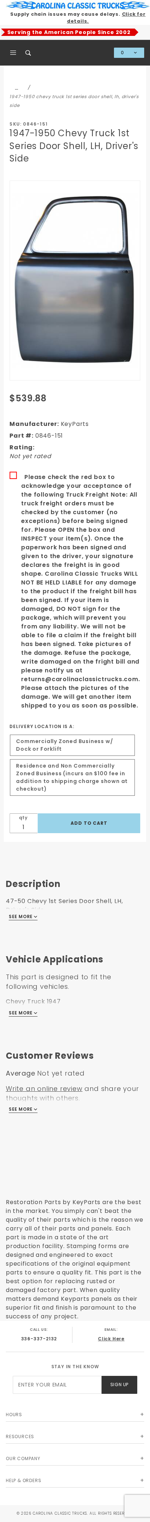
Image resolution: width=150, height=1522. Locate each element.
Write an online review (44, 1088)
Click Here (111, 1339)
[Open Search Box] (28, 52)
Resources (20, 1436)
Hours (14, 1414)
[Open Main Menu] (13, 52)
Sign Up (119, 1384)
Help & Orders (23, 1480)
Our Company (23, 1458)
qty (23, 817)
